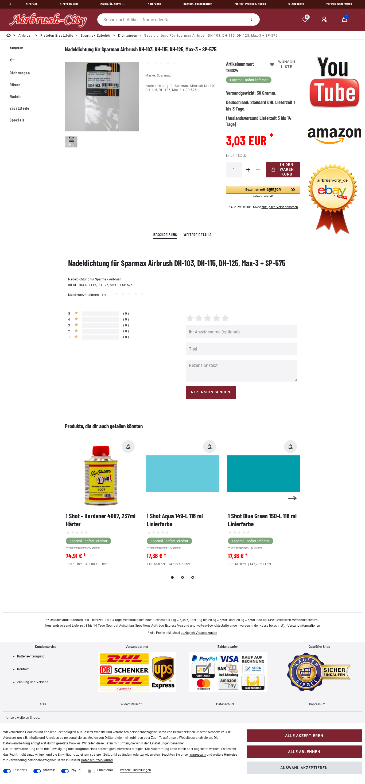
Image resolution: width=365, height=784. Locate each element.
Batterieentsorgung (31, 656)
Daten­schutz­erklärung (97, 760)
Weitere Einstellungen (135, 770)
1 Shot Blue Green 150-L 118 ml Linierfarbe (262, 520)
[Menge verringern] (258, 169)
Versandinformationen (304, 625)
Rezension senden (210, 392)
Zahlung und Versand (32, 682)
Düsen (15, 84)
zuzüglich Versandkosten (280, 207)
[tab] (165, 235)
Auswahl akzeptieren (304, 768)
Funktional (105, 770)
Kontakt (23, 669)
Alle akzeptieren (304, 735)
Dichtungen (20, 72)
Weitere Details (197, 235)
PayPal (76, 770)
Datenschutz (225, 704)
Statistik (49, 770)
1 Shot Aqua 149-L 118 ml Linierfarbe (175, 520)
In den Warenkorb (287, 169)
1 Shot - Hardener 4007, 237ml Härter (100, 520)
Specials (17, 119)
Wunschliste (286, 64)
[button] (263, 192)
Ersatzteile (19, 108)
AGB (43, 704)
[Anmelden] (325, 19)
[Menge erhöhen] (248, 169)
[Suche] (250, 19)
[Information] (9, 4)
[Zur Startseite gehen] (8, 36)
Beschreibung (165, 235)
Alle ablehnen (304, 751)
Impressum (317, 704)
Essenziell (20, 770)
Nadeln (16, 96)
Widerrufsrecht (131, 704)
